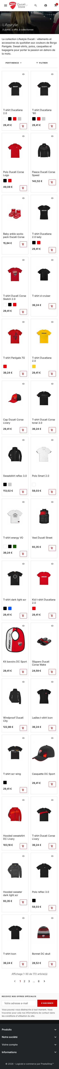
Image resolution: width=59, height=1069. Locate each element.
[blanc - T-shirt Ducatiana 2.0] (5, 119)
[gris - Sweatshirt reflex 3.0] (10, 484)
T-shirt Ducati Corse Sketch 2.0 (14, 297)
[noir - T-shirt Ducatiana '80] (34, 119)
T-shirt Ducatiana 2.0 (13, 111)
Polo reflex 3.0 (40, 891)
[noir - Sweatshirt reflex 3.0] (5, 484)
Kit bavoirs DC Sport (15, 661)
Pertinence (12, 63)
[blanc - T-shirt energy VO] (5, 546)
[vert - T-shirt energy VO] (14, 546)
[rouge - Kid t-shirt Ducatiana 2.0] (34, 608)
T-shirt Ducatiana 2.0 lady (41, 235)
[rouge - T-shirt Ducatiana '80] (39, 119)
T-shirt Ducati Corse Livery (43, 837)
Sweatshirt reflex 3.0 (15, 475)
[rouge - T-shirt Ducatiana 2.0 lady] (39, 242)
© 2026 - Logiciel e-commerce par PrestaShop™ (29, 1063)
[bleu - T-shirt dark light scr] (10, 608)
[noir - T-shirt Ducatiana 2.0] (10, 119)
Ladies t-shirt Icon (42, 717)
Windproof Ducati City (13, 719)
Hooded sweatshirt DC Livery (14, 837)
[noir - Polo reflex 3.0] (34, 900)
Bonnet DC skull (41, 953)
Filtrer (42, 63)
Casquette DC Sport (43, 773)
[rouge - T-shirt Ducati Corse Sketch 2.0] (14, 304)
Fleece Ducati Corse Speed (43, 173)
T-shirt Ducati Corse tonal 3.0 (43, 421)
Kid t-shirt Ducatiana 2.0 (43, 601)
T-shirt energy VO (13, 537)
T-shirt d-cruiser (41, 295)
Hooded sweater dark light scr (12, 893)
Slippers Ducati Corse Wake (40, 663)
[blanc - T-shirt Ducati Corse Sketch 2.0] (5, 304)
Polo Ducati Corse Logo (13, 173)
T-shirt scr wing (12, 773)
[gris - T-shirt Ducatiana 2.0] (19, 119)
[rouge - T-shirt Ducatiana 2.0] (14, 119)
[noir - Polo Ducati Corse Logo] (5, 180)
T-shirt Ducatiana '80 (41, 111)
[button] (35, 5)
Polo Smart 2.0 (40, 475)
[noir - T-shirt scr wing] (5, 782)
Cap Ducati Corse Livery (13, 421)
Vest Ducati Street (42, 537)
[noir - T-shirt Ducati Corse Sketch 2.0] (10, 304)
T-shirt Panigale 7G (14, 357)
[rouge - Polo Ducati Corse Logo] (10, 180)
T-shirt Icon (9, 953)
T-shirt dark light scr (14, 599)
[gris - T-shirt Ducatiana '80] (43, 119)
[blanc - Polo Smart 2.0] (34, 484)
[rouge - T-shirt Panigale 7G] (5, 366)
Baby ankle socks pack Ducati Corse (13, 235)
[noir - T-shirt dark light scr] (5, 608)
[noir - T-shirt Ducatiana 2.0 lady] (34, 242)
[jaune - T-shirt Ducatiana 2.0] (34, 366)
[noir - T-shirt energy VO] (10, 546)
